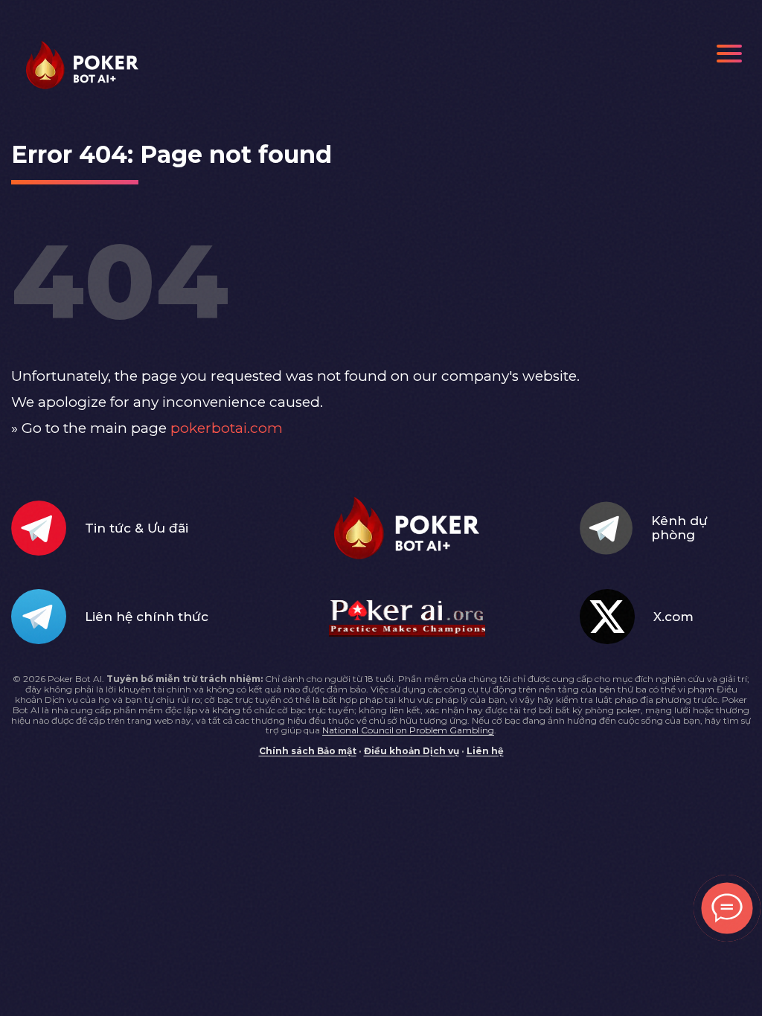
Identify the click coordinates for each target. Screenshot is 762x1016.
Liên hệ (485, 750)
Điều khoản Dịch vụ (411, 750)
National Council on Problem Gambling (408, 730)
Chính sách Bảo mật (307, 750)
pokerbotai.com (226, 428)
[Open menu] (729, 53)
